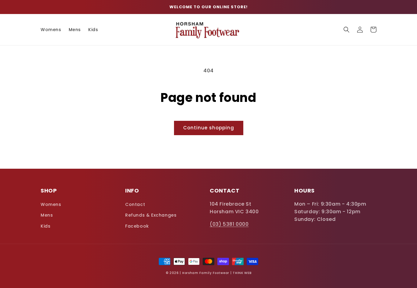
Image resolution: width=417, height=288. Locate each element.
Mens (47, 215)
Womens (51, 204)
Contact (135, 204)
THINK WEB (242, 273)
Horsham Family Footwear (205, 273)
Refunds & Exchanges (150, 215)
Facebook (137, 226)
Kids (45, 226)
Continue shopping (208, 127)
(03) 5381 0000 (229, 224)
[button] (346, 29)
